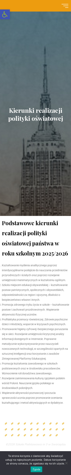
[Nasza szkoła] (12, 424)
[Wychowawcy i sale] (31, 429)
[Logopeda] (19, 429)
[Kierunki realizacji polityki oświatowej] (31, 435)
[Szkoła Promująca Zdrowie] (44, 429)
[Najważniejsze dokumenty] (12, 435)
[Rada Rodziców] (38, 429)
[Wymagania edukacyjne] (19, 435)
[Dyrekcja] (38, 424)
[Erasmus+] (50, 429)
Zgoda (36, 469)
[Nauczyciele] (44, 424)
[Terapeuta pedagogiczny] (12, 429)
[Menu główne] (65, 6)
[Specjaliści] (50, 424)
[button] (5, 14)
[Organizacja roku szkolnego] (31, 424)
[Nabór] (38, 435)
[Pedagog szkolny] (57, 424)
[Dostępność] (57, 435)
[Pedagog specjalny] (25, 429)
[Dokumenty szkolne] (6, 435)
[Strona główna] (6, 424)
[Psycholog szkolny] (6, 429)
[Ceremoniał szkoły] (25, 424)
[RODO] (57, 429)
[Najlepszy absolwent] (63, 429)
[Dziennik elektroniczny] (19, 424)
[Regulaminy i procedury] (25, 435)
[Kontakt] (50, 435)
